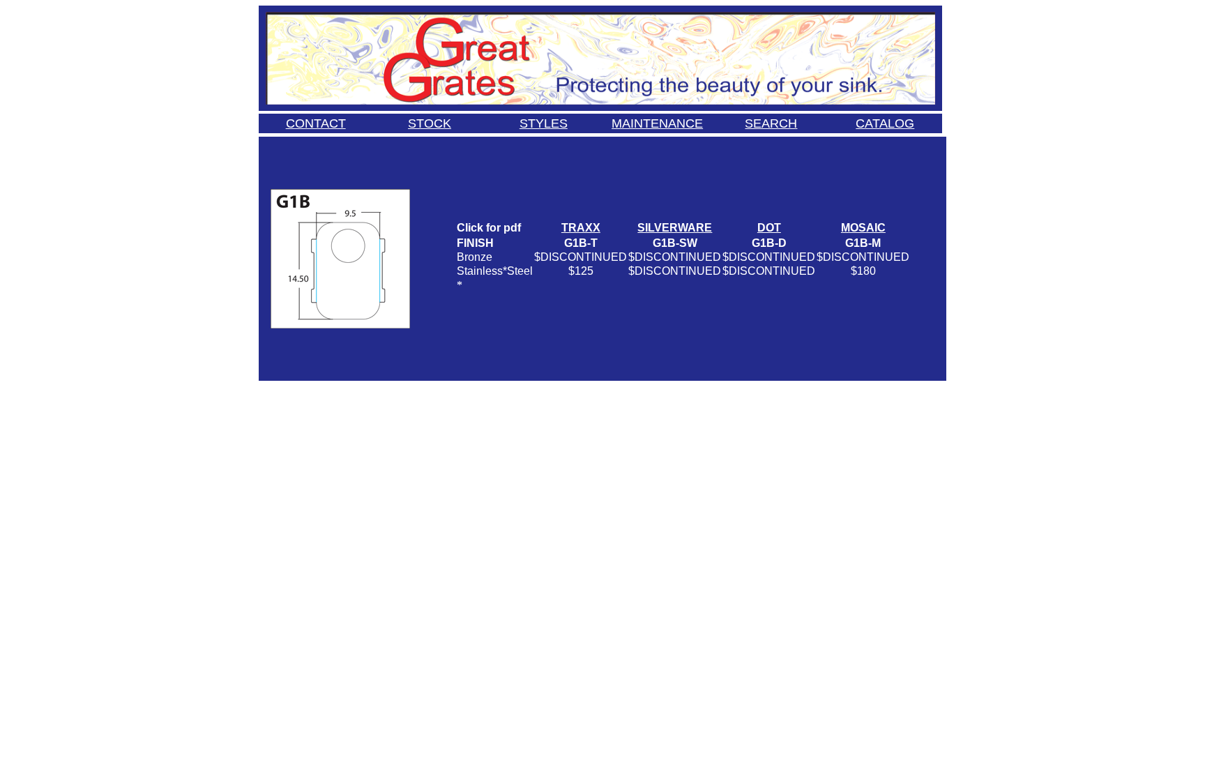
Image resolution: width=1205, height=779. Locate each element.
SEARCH (771, 123)
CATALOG (885, 123)
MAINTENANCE (657, 123)
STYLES (544, 123)
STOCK (429, 123)
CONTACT (316, 123)
